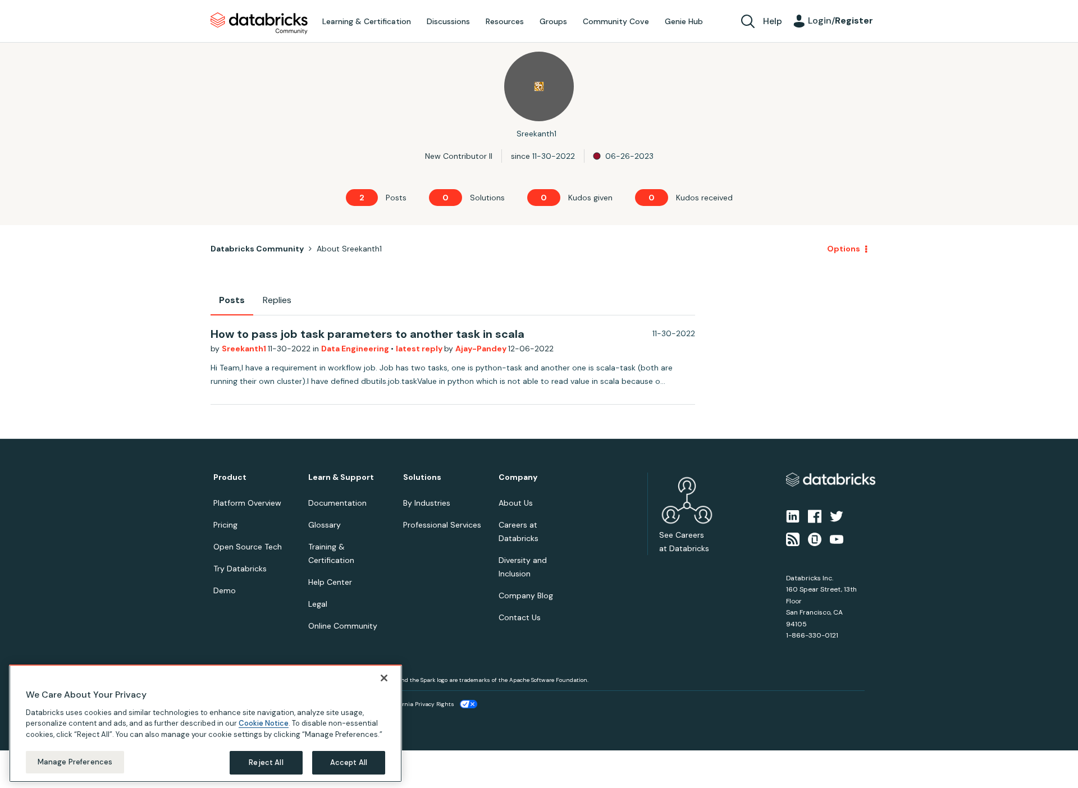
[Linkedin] (793, 516)
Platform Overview (247, 503)
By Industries (426, 503)
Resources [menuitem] (505, 21)
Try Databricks (240, 568)
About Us (516, 503)
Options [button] (843, 249)
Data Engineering (356, 348)
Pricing (225, 525)
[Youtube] (836, 538)
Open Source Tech (247, 547)
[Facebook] (814, 516)
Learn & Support (341, 477)
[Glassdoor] (814, 538)
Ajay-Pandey (481, 348)
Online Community (342, 626)
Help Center (330, 582)
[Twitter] (836, 516)
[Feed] (793, 538)
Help (772, 21)
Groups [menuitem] (553, 21)
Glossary (324, 525)
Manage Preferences (75, 762)
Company (518, 477)
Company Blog (526, 595)
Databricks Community (259, 24)
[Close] (384, 678)
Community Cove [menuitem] (616, 21)
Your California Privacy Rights (413, 704)
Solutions (422, 477)
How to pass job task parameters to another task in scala (367, 334)
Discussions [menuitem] (448, 21)
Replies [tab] (277, 300)
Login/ (840, 20)
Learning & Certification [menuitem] (366, 21)
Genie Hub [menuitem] (684, 21)
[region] (205, 723)
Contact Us (520, 617)
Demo (224, 590)
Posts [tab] (232, 300)
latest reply (420, 348)
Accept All (348, 762)
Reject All (266, 762)
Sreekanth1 (245, 348)
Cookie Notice (264, 723)
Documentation (337, 503)
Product (229, 477)
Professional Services (442, 525)
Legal (317, 604)
